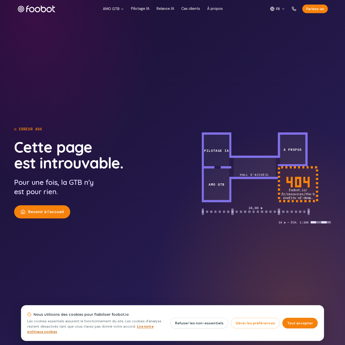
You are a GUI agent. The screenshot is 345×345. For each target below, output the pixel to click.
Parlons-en (315, 9)
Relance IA (165, 8)
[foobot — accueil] (36, 9)
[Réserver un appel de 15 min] (294, 9)
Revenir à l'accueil (46, 211)
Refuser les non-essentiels (199, 323)
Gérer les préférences (255, 323)
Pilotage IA (140, 8)
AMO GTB (111, 9)
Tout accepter (300, 323)
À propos (215, 8)
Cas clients (190, 8)
